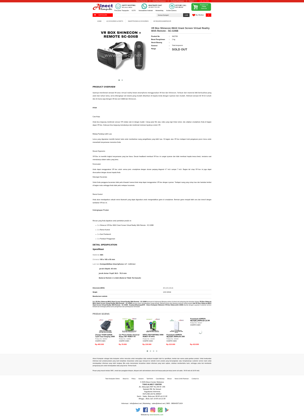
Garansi (141, 379)
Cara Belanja (160, 379)
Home (99, 21)
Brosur (169, 379)
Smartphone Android (146, 10)
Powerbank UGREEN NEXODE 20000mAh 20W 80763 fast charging (175, 336)
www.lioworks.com (156, 415)
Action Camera (171, 10)
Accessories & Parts (114, 21)
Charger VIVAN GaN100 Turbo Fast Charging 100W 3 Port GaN (104, 336)
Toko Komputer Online (112, 379)
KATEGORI (103, 15)
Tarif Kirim (150, 379)
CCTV (134, 10)
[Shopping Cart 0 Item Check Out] (201, 10)
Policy (133, 379)
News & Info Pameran (182, 379)
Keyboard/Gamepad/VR (162, 21)
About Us (126, 379)
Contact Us (195, 379)
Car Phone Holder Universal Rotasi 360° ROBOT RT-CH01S (128, 336)
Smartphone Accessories (138, 21)
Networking (159, 10)
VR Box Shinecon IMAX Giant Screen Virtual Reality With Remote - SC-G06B (121, 301)
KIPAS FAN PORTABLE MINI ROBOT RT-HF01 (152, 335)
